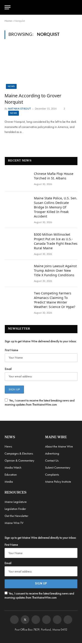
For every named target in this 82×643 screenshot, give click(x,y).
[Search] (75, 7)
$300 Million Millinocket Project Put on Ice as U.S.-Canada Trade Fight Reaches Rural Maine (55, 241)
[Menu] (7, 7)
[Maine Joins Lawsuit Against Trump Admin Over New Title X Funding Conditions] (17, 272)
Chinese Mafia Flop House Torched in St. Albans (53, 175)
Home (8, 21)
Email (8, 369)
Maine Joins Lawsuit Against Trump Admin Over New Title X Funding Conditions (55, 270)
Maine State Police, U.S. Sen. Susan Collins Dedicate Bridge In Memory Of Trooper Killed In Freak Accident (55, 207)
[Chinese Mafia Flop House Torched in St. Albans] (17, 179)
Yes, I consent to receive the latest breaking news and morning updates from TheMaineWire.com (39, 402)
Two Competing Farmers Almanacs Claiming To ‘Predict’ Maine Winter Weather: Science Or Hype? (54, 300)
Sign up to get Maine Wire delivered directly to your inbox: (41, 341)
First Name (11, 350)
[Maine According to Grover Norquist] (41, 68)
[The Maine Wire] (43, 7)
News (11, 86)
